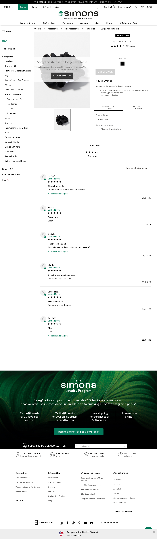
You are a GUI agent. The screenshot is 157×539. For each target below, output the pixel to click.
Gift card (47, 7)
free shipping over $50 (68, 2)
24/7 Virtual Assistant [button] (24, 482)
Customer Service (23, 478)
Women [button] (84, 23)
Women (6, 31)
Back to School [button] (27, 23)
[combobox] (138, 168)
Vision (58, 7)
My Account (53, 478)
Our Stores (118, 480)
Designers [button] (68, 23)
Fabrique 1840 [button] (129, 23)
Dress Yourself (119, 502)
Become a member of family (78, 431)
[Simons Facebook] (67, 523)
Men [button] (97, 23)
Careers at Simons (122, 511)
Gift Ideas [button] (50, 23)
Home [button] (109, 23)
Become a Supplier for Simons (27, 487)
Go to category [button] (62, 75)
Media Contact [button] (21, 491)
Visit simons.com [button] (74, 535)
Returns (51, 491)
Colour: (122, 59)
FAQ (50, 500)
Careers (35, 7)
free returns (92, 2)
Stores (23, 7)
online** (129, 414)
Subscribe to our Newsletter (46, 445)
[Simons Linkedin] (91, 523)
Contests (90, 489)
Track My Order (54, 482)
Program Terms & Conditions (93, 498)
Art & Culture (118, 489)
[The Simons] (78, 384)
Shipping (51, 487)
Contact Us (21, 473)
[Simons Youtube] (85, 523)
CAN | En (7, 7)
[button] (105, 7)
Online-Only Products (57, 496)
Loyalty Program (79, 391)
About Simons (120, 473)
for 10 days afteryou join (30, 416)
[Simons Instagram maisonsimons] (61, 523)
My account (123, 7)
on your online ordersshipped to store (65, 416)
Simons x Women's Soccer (124, 498)
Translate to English (59, 193)
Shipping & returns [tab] (137, 108)
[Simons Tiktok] (73, 523)
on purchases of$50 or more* (99, 416)
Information (54, 473)
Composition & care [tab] (108, 108)
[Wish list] (136, 7)
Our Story (117, 484)
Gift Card (20, 500)
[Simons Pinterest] (79, 523)
